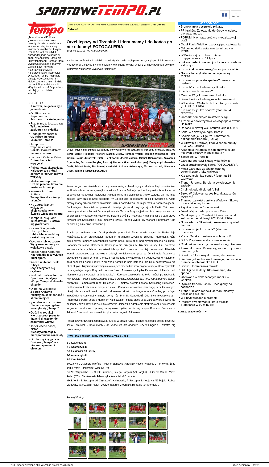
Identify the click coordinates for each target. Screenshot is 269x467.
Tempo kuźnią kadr (45, 221)
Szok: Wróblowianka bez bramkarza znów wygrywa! (208, 195)
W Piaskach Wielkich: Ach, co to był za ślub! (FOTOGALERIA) (210, 104)
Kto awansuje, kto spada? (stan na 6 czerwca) (205, 231)
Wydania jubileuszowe (45, 244)
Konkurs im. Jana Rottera (46, 196)
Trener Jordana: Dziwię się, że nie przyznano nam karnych (211, 249)
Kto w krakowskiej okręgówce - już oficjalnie (210, 69)
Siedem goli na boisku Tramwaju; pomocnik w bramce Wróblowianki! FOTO (211, 260)
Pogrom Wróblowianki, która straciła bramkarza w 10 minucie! (204, 303)
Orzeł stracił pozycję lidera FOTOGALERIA (209, 164)
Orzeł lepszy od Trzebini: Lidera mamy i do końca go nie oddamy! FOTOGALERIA (209, 217)
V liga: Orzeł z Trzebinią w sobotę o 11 (206, 236)
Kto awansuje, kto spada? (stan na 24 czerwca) (206, 111)
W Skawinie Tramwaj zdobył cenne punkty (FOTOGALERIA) (208, 144)
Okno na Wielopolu (47, 293)
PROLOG (46, 106)
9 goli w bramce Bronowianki (200, 207)
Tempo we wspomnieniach (45, 148)
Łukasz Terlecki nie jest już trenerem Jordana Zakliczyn (211, 64)
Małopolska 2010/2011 (129, 25)
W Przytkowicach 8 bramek (199, 297)
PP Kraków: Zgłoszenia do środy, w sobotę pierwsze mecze (209, 32)
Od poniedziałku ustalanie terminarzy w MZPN (207, 50)
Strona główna (74, 25)
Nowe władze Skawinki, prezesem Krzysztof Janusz (210, 224)
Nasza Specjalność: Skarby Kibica (44, 232)
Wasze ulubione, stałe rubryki (44, 266)
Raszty (254, 465)
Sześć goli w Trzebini (194, 156)
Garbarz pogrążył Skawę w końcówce (206, 160)
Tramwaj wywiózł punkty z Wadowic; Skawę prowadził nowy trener (209, 202)
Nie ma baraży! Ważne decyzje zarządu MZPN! (207, 74)
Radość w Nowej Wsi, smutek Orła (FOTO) (209, 128)
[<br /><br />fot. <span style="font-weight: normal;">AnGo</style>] (97, 404)
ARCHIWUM (88, 25)
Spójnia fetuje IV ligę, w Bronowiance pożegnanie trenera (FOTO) (205, 137)
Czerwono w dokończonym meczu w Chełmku (205, 278)
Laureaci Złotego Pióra (45, 160)
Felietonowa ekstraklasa (46, 172)
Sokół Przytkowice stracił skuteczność (206, 240)
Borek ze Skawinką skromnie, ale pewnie (208, 255)
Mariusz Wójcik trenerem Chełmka (203, 95)
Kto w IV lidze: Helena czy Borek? (203, 87)
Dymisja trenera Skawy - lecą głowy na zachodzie (206, 285)
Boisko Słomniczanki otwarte (200, 266)
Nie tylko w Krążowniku (45, 305)
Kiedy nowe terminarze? (197, 91)
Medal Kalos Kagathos (46, 254)
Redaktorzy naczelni (43, 137)
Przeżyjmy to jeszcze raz (46, 126)
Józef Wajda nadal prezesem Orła (203, 211)
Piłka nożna (101, 25)
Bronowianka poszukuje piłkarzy (202, 26)
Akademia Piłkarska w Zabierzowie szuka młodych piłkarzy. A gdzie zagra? (208, 151)
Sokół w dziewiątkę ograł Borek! (202, 132)
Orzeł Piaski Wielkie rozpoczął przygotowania (211, 44)
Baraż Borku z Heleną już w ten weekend (208, 99)
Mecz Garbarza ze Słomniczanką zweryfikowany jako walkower (203, 170)
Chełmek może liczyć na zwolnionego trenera (211, 244)
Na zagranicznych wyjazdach (46, 209)
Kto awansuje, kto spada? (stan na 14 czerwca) (206, 177)
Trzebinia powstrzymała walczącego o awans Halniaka (210, 122)
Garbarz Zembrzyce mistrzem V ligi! (204, 117)
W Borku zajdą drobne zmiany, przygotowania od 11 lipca (201, 57)
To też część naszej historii (46, 330)
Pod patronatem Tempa (46, 280)
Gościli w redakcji (44, 317)
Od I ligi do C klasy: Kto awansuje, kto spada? (206, 271)
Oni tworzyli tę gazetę (44, 343)
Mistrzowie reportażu (46, 184)
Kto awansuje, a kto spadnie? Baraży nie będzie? (208, 81)
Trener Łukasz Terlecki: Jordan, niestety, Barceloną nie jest (207, 292)
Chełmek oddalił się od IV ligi (200, 189)
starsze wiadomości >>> (192, 311)
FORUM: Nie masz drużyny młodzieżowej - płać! (209, 39)
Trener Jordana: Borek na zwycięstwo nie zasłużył (208, 184)
